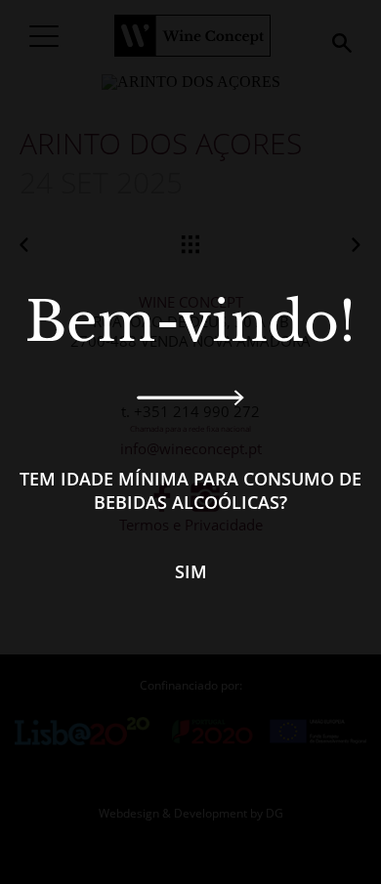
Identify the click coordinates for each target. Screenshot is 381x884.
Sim (191, 571)
